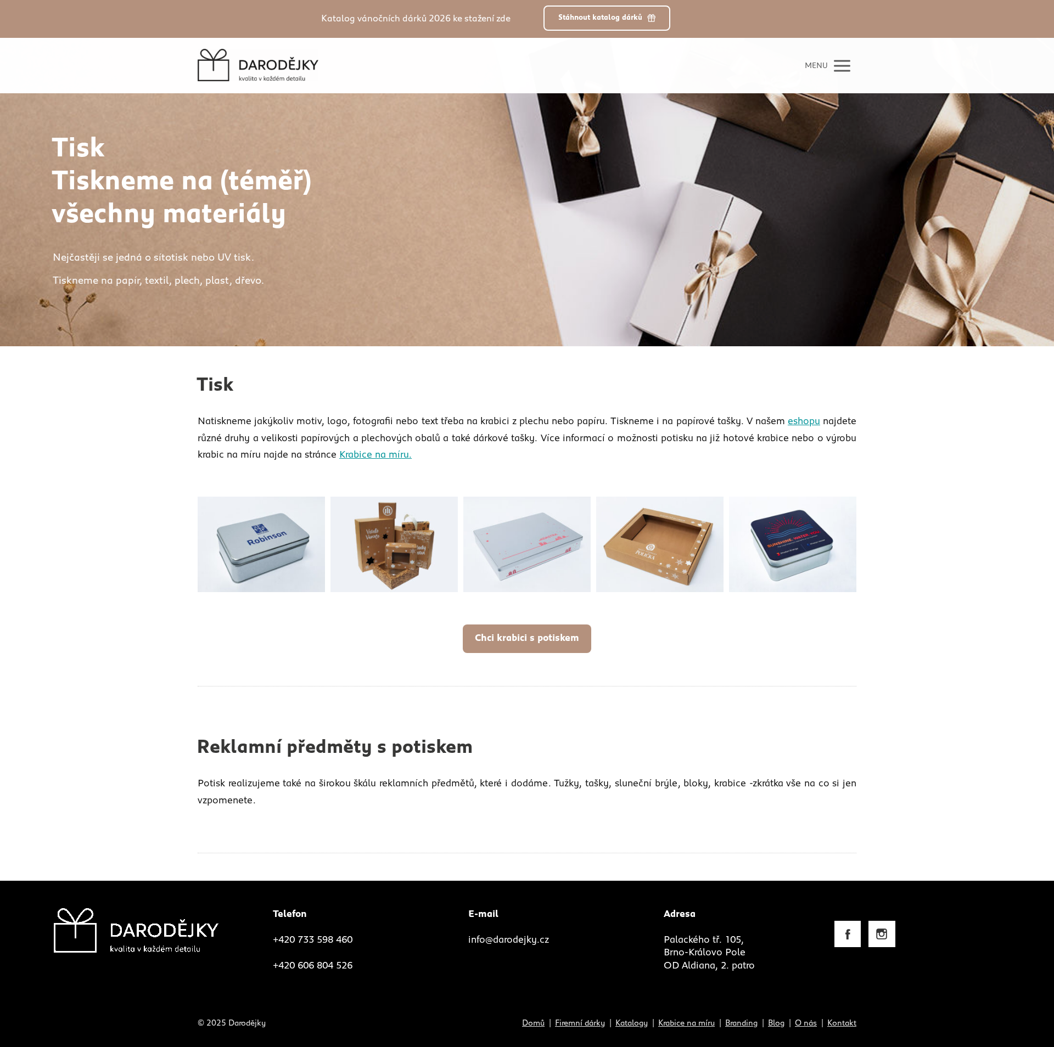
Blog (776, 1023)
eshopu (804, 421)
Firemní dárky (580, 1023)
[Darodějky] (258, 65)
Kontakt (841, 1023)
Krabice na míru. (375, 455)
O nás (806, 1023)
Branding (741, 1023)
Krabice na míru (686, 1023)
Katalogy (631, 1023)
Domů (533, 1023)
